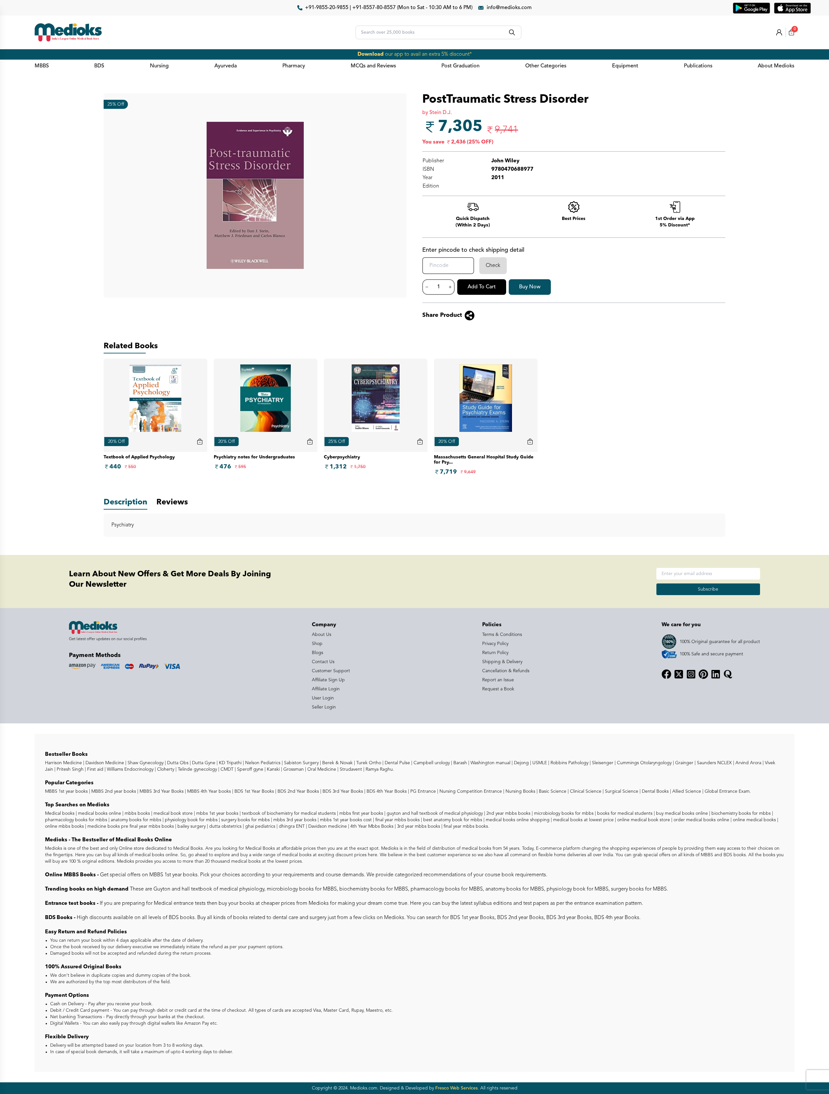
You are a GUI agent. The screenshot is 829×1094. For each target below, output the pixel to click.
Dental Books (655, 791)
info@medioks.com (509, 7)
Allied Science (686, 791)
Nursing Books (519, 791)
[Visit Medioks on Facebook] (666, 674)
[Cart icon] (200, 441)
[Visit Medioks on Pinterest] (703, 674)
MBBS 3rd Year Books (161, 791)
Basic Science (552, 791)
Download (371, 54)
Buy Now (529, 287)
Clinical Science (585, 791)
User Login (323, 698)
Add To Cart (482, 287)
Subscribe (708, 589)
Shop (317, 643)
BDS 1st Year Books (253, 791)
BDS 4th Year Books (386, 791)
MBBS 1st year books (67, 791)
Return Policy (495, 653)
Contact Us (323, 662)
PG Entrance (422, 791)
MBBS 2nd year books (113, 791)
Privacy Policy (495, 643)
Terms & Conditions (502, 634)
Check (493, 265)
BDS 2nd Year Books (297, 791)
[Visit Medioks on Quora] (728, 674)
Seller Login (324, 707)
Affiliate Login (326, 689)
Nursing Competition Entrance (470, 791)
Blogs (317, 653)
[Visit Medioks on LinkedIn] (716, 674)
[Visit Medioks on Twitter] (679, 674)
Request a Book (498, 689)
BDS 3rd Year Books (342, 791)
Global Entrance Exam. (727, 791)
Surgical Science (621, 791)
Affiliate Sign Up (328, 680)
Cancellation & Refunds (505, 671)
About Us (321, 634)
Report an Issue (498, 680)
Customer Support (331, 671)
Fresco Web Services (456, 1088)
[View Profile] (779, 32)
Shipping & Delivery (502, 662)
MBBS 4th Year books (208, 791)
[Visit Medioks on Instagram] (691, 674)
